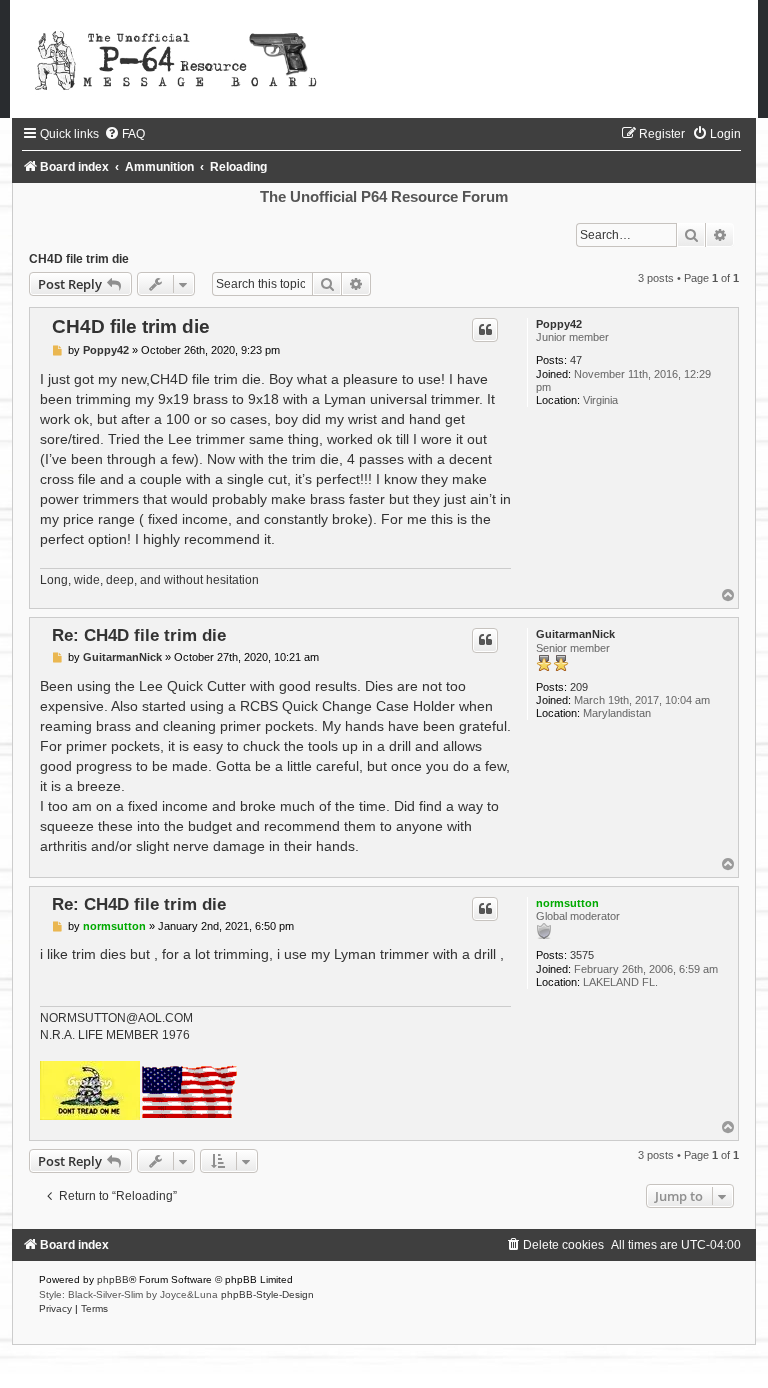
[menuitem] (124, 134)
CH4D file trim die (79, 259)
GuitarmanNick (575, 634)
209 (579, 687)
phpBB (113, 1279)
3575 (582, 955)
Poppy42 (559, 324)
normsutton (567, 903)
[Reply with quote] (485, 330)
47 (576, 360)
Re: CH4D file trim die (139, 635)
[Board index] (384, 59)
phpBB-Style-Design (267, 1294)
